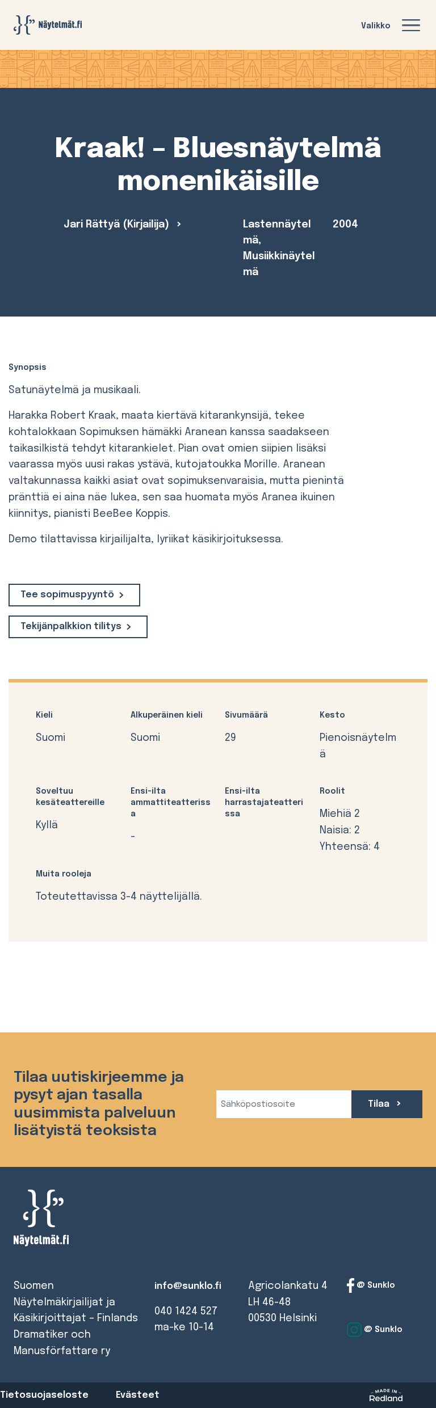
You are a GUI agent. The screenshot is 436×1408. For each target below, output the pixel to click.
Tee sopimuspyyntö (67, 595)
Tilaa (380, 1104)
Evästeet (138, 1395)
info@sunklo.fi (187, 1286)
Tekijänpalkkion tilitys (70, 626)
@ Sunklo (374, 1285)
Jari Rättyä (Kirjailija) (118, 225)
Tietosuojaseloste (44, 1395)
